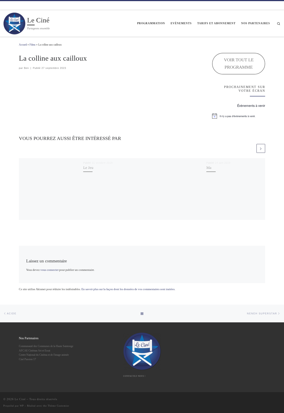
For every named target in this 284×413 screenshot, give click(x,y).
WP (22, 405)
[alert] (238, 116)
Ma (208, 168)
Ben (26, 68)
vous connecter (49, 269)
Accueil (23, 44)
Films (33, 44)
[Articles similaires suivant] (260, 148)
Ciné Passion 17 (27, 359)
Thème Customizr (58, 405)
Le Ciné (20, 399)
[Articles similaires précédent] (251, 148)
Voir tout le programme (239, 63)
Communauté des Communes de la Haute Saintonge (46, 346)
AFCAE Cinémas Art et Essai (34, 350)
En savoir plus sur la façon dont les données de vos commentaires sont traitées (128, 289)
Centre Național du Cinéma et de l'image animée (44, 354)
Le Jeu (88, 168)
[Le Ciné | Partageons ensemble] (14, 23)
